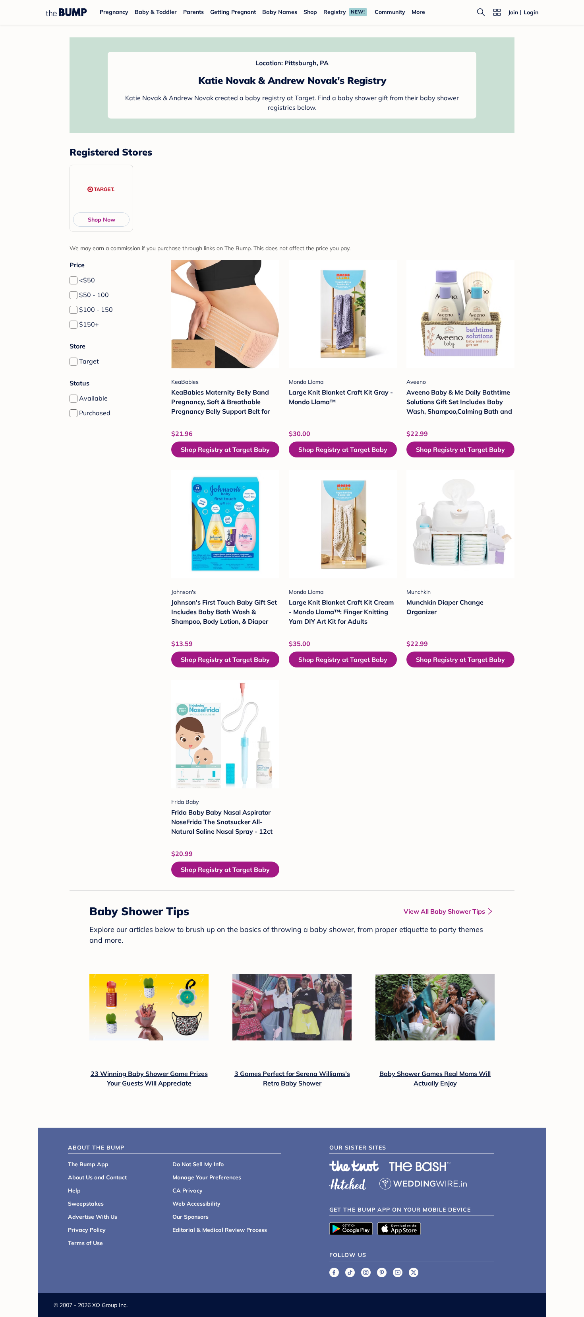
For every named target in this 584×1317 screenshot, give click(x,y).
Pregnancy (114, 12)
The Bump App (88, 1164)
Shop (310, 12)
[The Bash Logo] (420, 1166)
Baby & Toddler (156, 12)
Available (93, 398)
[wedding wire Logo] (423, 1182)
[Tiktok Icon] (350, 1272)
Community (390, 12)
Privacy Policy (87, 1229)
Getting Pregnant (233, 12)
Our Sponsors (190, 1216)
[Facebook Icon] (334, 1272)
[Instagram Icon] (366, 1272)
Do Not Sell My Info (198, 1164)
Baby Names (279, 12)
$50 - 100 (94, 295)
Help (74, 1190)
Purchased (94, 413)
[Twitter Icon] (413, 1272)
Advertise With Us (92, 1216)
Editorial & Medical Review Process (219, 1229)
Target (89, 361)
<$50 (87, 280)
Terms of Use (85, 1243)
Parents (193, 12)
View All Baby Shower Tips (444, 911)
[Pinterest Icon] (382, 1272)
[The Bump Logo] (66, 12)
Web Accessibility (196, 1203)
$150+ (89, 324)
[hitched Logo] (348, 1182)
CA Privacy (187, 1190)
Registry (334, 12)
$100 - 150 (96, 309)
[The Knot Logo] (354, 1165)
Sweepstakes (86, 1203)
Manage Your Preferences (206, 1177)
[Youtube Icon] (397, 1272)
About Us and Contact (97, 1177)
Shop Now (101, 219)
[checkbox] (73, 280)
